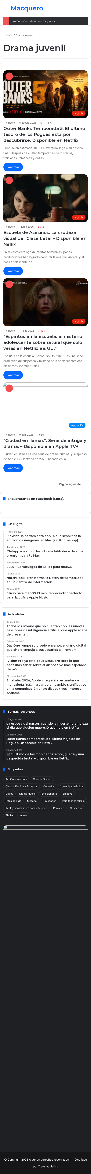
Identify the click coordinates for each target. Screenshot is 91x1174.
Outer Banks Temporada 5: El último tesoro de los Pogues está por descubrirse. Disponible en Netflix (44, 134)
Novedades (49, 800)
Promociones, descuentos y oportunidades (39, 21)
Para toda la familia (73, 800)
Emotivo (67, 793)
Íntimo (23, 815)
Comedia (48, 786)
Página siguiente (70, 484)
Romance (58, 808)
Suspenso (76, 808)
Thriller (10, 815)
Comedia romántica (71, 786)
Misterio (32, 800)
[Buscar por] (86, 10)
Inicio (9, 35)
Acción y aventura (16, 779)
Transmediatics (48, 1166)
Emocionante (49, 793)
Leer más (13, 167)
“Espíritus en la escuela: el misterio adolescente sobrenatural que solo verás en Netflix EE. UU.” (42, 342)
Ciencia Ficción (42, 779)
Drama (9, 793)
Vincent (10, 122)
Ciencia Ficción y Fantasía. (21, 786)
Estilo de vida (13, 800)
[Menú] (5, 10)
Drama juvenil (27, 793)
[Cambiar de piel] (78, 10)
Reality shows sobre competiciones (26, 808)
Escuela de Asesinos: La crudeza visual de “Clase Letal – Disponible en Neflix (45, 238)
